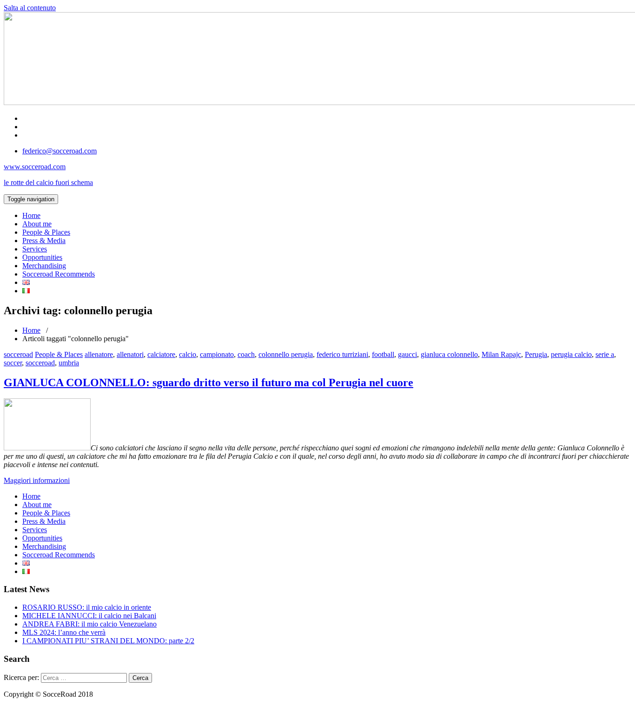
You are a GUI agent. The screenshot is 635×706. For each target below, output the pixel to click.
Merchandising (44, 266)
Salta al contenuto (30, 8)
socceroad (18, 354)
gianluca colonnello (449, 354)
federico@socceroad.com (59, 151)
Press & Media (44, 240)
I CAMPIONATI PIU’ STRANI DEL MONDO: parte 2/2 (108, 641)
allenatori (130, 354)
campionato (217, 354)
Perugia (536, 354)
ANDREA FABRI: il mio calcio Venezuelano (89, 624)
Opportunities (42, 257)
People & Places (46, 232)
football (383, 354)
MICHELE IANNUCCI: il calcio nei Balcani (89, 616)
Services (34, 249)
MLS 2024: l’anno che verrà (64, 632)
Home (31, 215)
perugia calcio (571, 354)
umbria (69, 363)
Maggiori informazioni (37, 480)
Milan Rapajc (501, 354)
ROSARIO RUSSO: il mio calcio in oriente (86, 607)
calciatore (161, 354)
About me (37, 224)
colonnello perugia (285, 354)
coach (246, 354)
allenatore (99, 354)
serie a (604, 354)
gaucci (407, 354)
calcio (187, 354)
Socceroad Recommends (58, 274)
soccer (13, 363)
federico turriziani (342, 354)
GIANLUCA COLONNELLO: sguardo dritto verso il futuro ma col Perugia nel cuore (208, 382)
